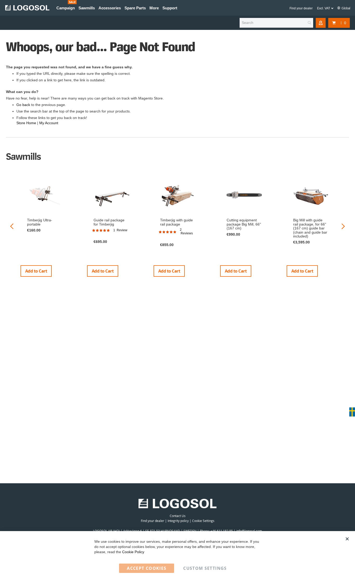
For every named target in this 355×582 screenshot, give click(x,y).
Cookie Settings (203, 521)
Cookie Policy (133, 552)
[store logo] (27, 7)
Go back (23, 105)
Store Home (26, 123)
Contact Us (178, 516)
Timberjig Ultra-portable (39, 222)
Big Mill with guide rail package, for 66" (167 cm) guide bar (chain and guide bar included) (310, 228)
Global (345, 8)
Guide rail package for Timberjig (109, 222)
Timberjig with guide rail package (176, 222)
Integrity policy (178, 521)
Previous (12, 226)
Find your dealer (301, 8)
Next (343, 226)
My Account (48, 123)
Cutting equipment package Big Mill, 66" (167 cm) (244, 224)
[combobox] (276, 23)
